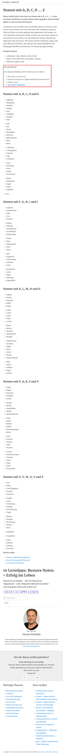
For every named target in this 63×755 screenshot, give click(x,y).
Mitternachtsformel (14, 705)
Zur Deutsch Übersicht (15, 563)
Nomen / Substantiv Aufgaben (18, 557)
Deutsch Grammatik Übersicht (18, 560)
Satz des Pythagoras (14, 696)
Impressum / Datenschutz (45, 752)
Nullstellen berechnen (14, 708)
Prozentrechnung (13, 699)
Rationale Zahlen (13, 711)
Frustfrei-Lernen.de (11, 2)
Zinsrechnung (11, 716)
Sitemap (55, 752)
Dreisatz (9, 694)
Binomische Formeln (14, 691)
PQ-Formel (10, 702)
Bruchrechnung (12, 713)
